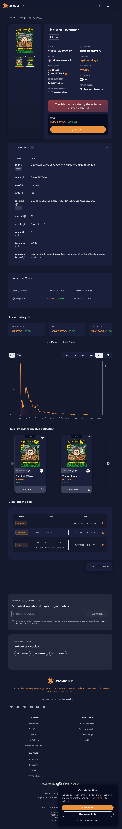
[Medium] (31, 707)
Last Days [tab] (51, 342)
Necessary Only (87, 814)
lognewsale (21, 545)
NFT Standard (87, 723)
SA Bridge (33, 740)
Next (108, 463)
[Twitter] (11, 707)
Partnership (33, 776)
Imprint (44, 807)
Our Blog (33, 729)
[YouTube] (38, 707)
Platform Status (33, 745)
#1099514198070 (58, 50)
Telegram (59, 653)
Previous (12, 463)
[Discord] (18, 707)
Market (11, 18)
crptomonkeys (89, 50)
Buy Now (27, 489)
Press (33, 770)
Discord (41, 653)
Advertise (33, 723)
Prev (91, 566)
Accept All (87, 807)
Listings (22, 18)
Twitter (24, 653)
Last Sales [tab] (69, 342)
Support (33, 765)
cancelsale (21, 523)
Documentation (87, 729)
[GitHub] (44, 707)
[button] (54, 37)
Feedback (34, 759)
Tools (33, 734)
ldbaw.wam (60, 60)
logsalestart (21, 532)
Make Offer (80, 129)
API (87, 740)
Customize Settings (87, 820)
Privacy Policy (56, 807)
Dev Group (87, 734)
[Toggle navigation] (115, 6)
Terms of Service (31, 623)
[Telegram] (25, 707)
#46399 (84, 69)
